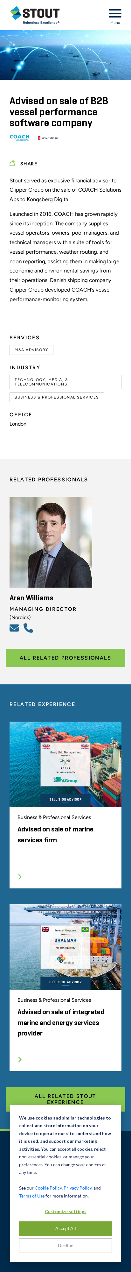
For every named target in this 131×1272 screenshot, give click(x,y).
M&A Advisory (31, 350)
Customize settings (65, 1211)
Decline (65, 1245)
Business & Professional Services (57, 397)
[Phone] (29, 628)
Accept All (65, 1228)
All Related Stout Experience (65, 1099)
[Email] (15, 628)
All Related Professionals (65, 658)
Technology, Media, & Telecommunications (41, 382)
